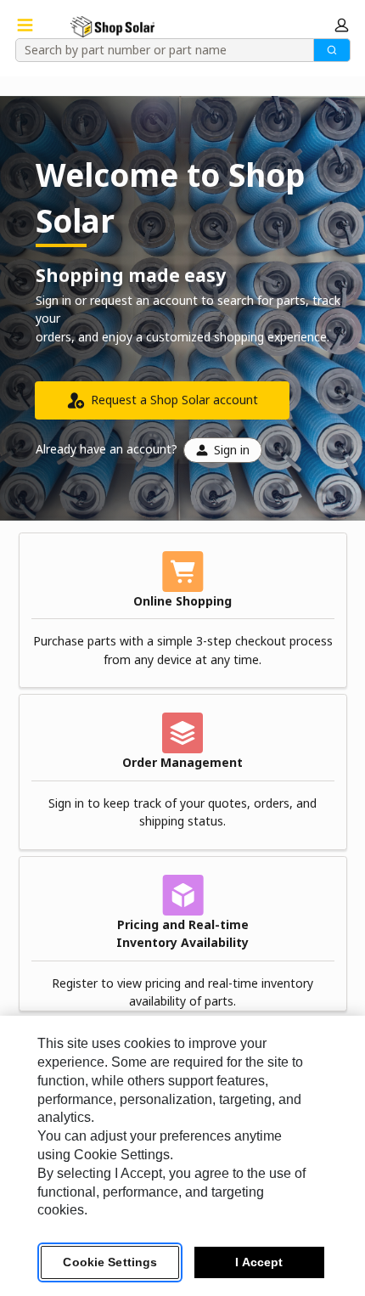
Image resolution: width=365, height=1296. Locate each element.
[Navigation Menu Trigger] (25, 25)
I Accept (259, 1262)
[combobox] (158, 50)
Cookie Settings (110, 1262)
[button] (342, 25)
